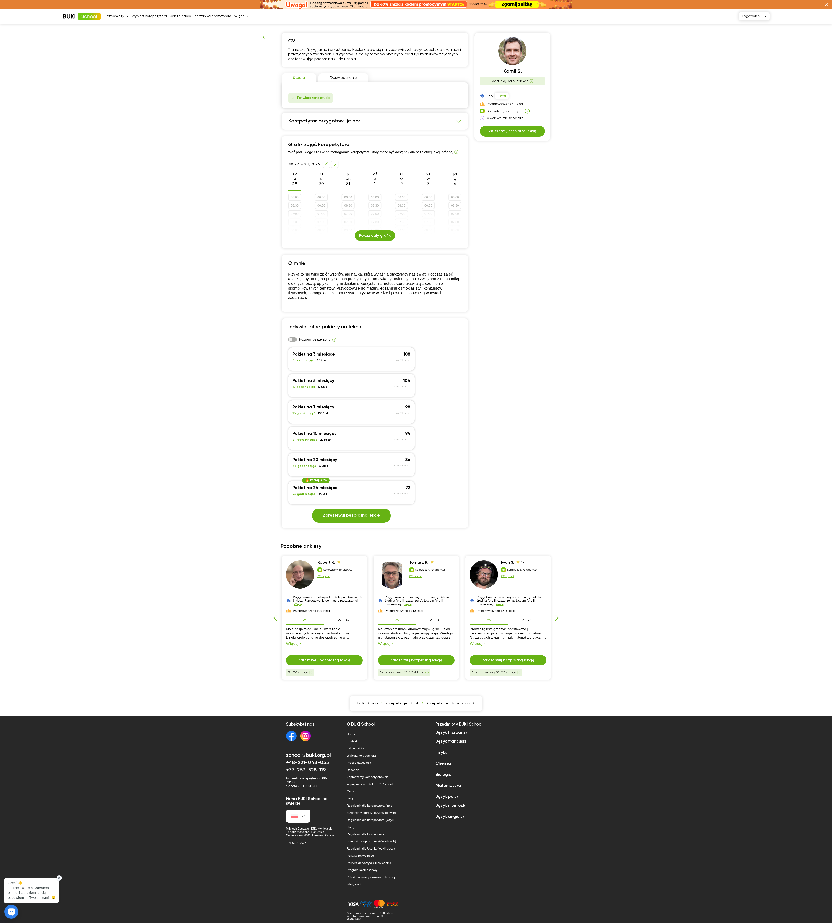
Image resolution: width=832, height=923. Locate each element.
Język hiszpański (452, 733)
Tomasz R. (418, 562)
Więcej (298, 604)
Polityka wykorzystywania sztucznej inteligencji (371, 880)
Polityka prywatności (360, 855)
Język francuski (451, 741)
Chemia (443, 764)
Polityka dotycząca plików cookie (369, 862)
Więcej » (294, 644)
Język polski (447, 797)
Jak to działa (180, 16)
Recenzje (353, 769)
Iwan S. (507, 562)
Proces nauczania (359, 762)
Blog (350, 798)
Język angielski (450, 817)
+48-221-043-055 (307, 762)
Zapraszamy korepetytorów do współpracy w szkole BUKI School (370, 780)
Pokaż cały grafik (375, 236)
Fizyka (501, 95)
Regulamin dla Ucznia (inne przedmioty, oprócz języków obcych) (371, 837)
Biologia (444, 775)
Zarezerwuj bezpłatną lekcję (351, 515)
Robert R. (326, 562)
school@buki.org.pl (308, 755)
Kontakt (352, 741)
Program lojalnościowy (362, 870)
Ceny (350, 791)
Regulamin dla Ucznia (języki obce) (371, 848)
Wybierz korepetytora (149, 16)
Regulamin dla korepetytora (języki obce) (370, 823)
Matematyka (448, 786)
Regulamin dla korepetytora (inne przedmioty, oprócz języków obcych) (371, 809)
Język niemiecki (451, 806)
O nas (351, 734)
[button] (826, 4)
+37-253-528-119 (306, 770)
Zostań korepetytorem (212, 16)
